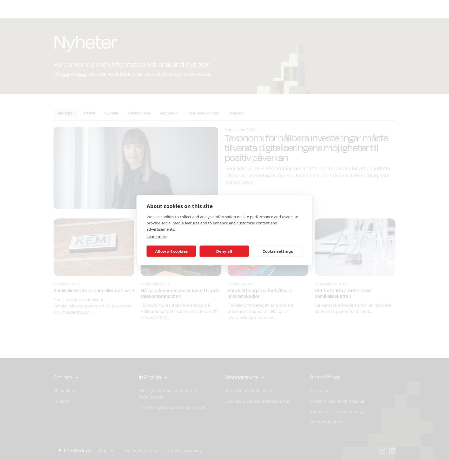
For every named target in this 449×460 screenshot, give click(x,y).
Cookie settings (277, 251)
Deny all (224, 251)
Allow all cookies (171, 251)
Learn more (157, 236)
